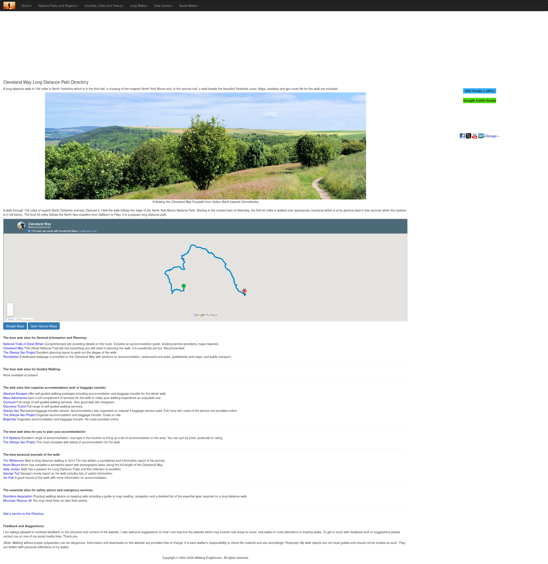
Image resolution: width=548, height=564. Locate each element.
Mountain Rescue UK (17, 500)
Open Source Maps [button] (44, 326)
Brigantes (10, 419)
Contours (9, 402)
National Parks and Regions (57, 5)
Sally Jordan (11, 469)
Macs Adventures (15, 398)
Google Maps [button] (15, 326)
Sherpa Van (11, 410)
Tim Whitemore (13, 460)
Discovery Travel (14, 406)
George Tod (11, 473)
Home (26, 5)
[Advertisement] (274, 45)
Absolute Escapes (15, 393)
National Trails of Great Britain (23, 344)
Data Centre (162, 5)
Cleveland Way (13, 348)
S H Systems (12, 438)
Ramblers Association (18, 496)
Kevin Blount (11, 465)
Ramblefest (11, 356)
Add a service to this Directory (23, 513)
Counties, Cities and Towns (103, 5)
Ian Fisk (8, 477)
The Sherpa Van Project (19, 352)
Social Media (188, 5)
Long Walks (138, 5)
